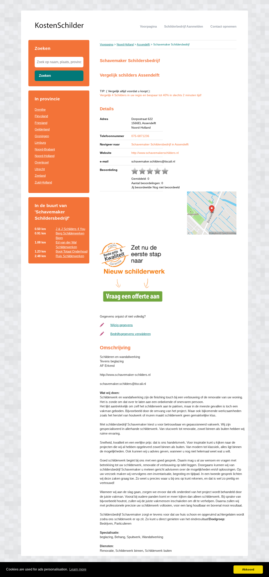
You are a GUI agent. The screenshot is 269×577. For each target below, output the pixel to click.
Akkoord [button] (248, 569)
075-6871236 (140, 136)
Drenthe (40, 109)
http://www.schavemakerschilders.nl (155, 152)
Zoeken (45, 75)
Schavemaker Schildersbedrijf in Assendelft (160, 144)
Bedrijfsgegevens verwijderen (130, 334)
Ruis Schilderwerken (70, 256)
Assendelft (143, 44)
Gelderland (42, 129)
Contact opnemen (223, 26)
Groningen (42, 136)
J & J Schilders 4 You (70, 229)
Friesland (41, 123)
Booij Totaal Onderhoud (71, 251)
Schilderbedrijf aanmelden (183, 26)
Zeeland (40, 175)
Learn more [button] (77, 569)
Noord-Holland (44, 156)
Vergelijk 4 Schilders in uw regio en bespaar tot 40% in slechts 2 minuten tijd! (151, 95)
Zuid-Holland (43, 182)
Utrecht (40, 169)
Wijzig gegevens (121, 325)
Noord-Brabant (45, 149)
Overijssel (42, 162)
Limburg (40, 142)
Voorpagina (148, 26)
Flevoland (41, 116)
